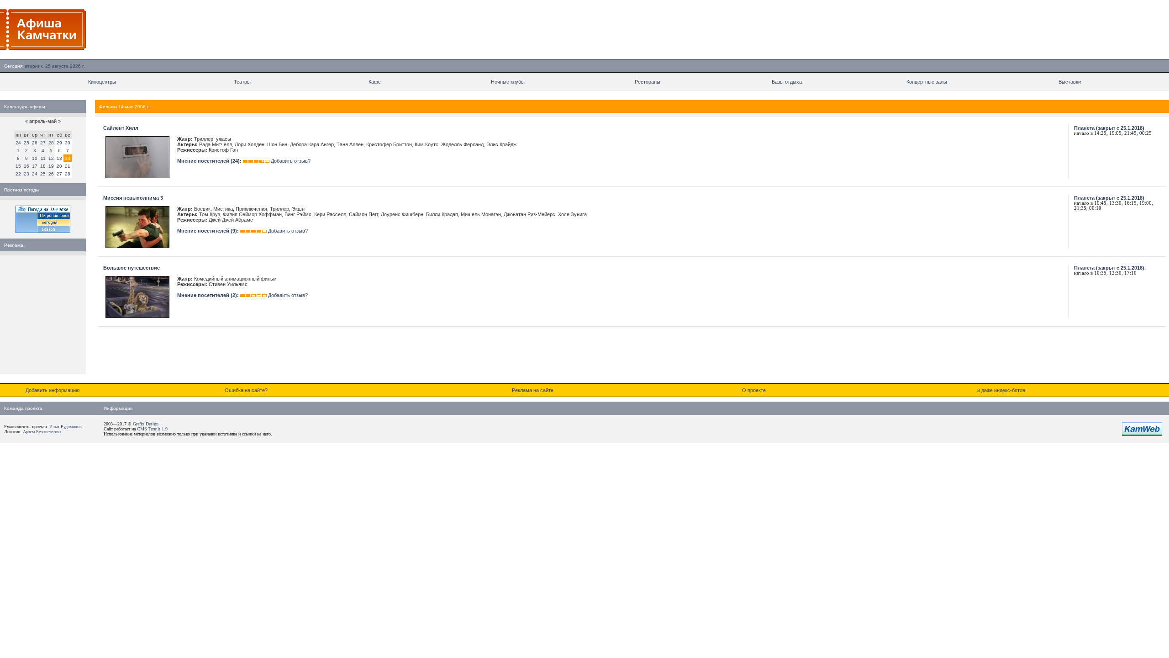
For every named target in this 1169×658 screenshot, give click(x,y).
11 (43, 158)
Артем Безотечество (42, 431)
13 (59, 158)
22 (18, 173)
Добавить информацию (52, 390)
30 (67, 142)
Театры (242, 82)
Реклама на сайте (532, 390)
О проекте (754, 390)
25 (26, 142)
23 (26, 173)
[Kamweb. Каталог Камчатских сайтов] (1142, 434)
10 (34, 158)
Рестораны (647, 82)
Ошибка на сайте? (246, 390)
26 (34, 142)
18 (43, 166)
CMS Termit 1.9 (152, 428)
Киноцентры (102, 82)
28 (51, 142)
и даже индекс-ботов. (1002, 390)
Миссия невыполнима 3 (133, 198)
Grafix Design (145, 423)
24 (18, 142)
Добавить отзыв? (291, 161)
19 (51, 166)
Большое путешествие (131, 268)
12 (51, 158)
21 (67, 166)
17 (34, 166)
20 (59, 166)
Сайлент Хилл (120, 128)
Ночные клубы (508, 82)
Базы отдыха (787, 82)
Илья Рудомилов (65, 426)
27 (43, 142)
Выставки (1069, 82)
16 (26, 166)
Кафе (375, 82)
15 (18, 166)
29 (59, 142)
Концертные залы (926, 82)
